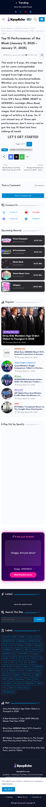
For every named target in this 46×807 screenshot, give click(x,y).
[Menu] (3, 19)
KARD (33, 662)
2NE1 (14, 637)
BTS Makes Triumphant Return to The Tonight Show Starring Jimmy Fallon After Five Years (29, 408)
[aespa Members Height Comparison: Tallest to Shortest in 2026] (7, 366)
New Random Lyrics (23, 575)
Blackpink (38, 645)
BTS (12, 645)
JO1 (40, 658)
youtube (36, 212)
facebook (14, 219)
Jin (19, 662)
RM (11, 679)
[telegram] (30, 11)
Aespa (30, 637)
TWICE (39, 683)
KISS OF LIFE (7, 666)
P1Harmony (27, 675)
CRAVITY (18, 650)
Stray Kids (18, 683)
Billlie (30, 645)
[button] (29, 19)
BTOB (5, 645)
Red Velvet (20, 679)
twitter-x (14, 212)
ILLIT (13, 658)
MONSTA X (13, 671)
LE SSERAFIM (37, 666)
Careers (10, 797)
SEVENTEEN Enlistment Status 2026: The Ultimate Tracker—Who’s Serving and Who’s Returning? (28, 381)
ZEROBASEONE (8, 692)
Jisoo (26, 662)
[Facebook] (10, 157)
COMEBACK (7, 650)
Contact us (36, 797)
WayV (11, 688)
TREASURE (29, 683)
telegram (36, 219)
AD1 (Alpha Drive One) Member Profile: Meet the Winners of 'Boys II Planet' (27, 394)
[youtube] (25, 11)
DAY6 (27, 650)
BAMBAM (21, 641)
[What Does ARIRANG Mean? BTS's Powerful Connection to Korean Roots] (7, 352)
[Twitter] (16, 157)
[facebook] (16, 11)
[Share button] (27, 157)
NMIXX (38, 671)
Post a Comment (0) (23, 196)
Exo (14, 654)
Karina (17, 666)
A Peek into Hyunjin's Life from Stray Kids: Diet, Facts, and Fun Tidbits (24, 749)
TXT (4, 688)
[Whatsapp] (22, 157)
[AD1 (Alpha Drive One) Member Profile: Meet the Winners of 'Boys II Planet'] (7, 394)
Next (29, 144)
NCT (22, 671)
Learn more (6, 784)
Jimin (13, 662)
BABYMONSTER (8, 641)
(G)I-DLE (6, 637)
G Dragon (35, 654)
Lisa (4, 671)
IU (26, 658)
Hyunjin (5, 658)
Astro (38, 637)
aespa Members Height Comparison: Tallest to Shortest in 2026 (28, 367)
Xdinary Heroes (23, 688)
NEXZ (30, 671)
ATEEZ (21, 637)
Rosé (29, 679)
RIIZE (4, 679)
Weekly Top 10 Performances (17, 28)
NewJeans (6, 675)
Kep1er (26, 666)
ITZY (20, 658)
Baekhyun (20, 645)
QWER (37, 675)
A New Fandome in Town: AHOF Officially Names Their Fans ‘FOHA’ (21, 720)
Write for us (22, 797)
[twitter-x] (20, 11)
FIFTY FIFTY (23, 654)
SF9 (35, 679)
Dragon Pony (37, 650)
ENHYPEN (6, 654)
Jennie (5, 662)
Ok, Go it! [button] (8, 789)
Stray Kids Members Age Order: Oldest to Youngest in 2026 (21, 710)
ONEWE (17, 675)
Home (3, 28)
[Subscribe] (42, 19)
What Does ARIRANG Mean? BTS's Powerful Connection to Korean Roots (29, 353)
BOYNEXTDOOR (34, 641)
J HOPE (33, 658)
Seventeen (7, 683)
